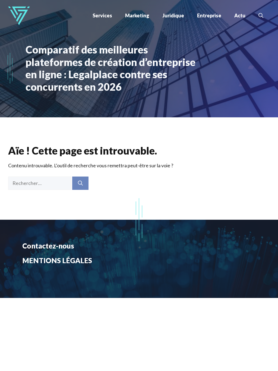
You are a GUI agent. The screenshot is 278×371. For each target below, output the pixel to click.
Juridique (173, 15)
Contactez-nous (48, 245)
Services (102, 15)
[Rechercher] (80, 183)
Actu (239, 15)
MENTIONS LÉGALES (57, 260)
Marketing (137, 15)
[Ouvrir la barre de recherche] (261, 15)
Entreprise (209, 15)
